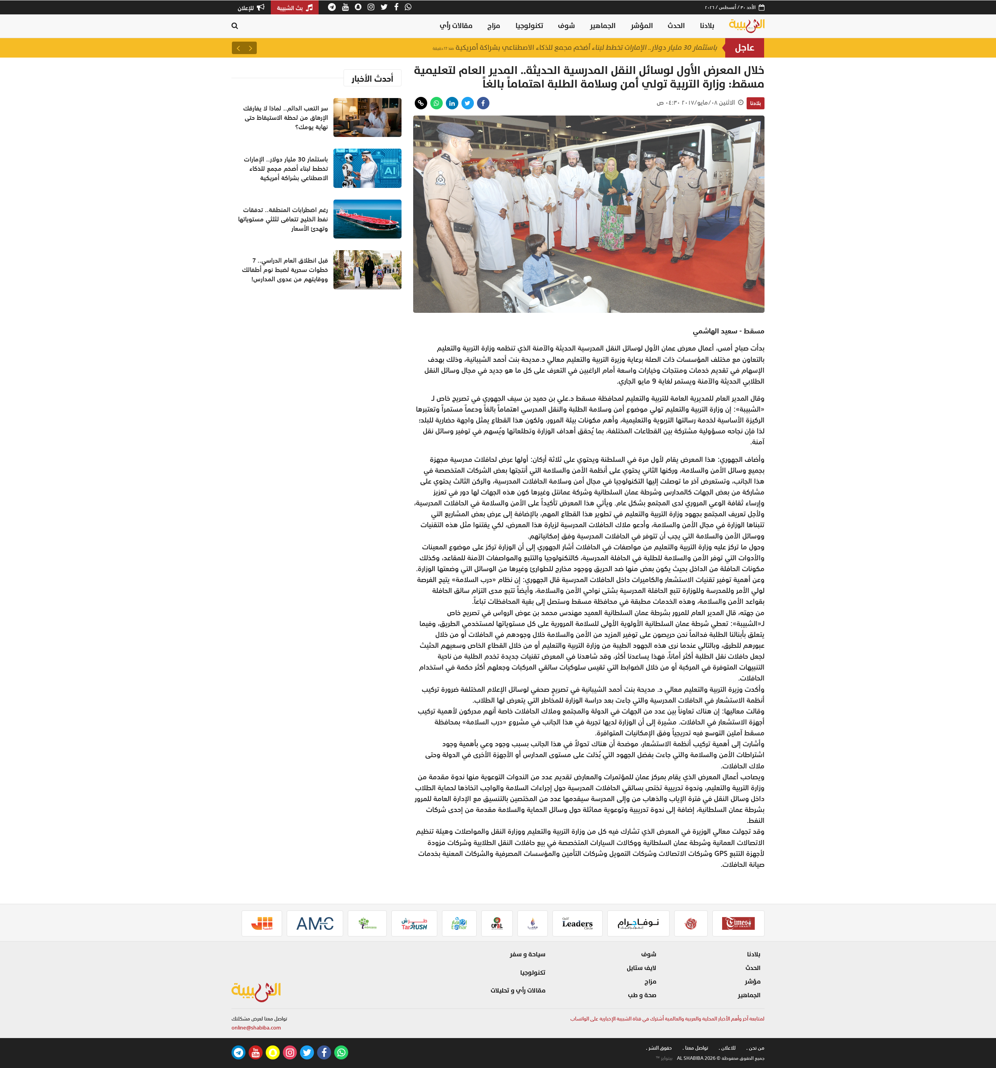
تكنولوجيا (529, 26)
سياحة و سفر (527, 954)
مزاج (493, 26)
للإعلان (246, 8)
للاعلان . (727, 1048)
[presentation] (250, 48)
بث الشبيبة (290, 8)
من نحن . (755, 1048)
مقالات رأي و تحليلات (518, 991)
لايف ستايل (641, 968)
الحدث (676, 26)
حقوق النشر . (659, 1048)
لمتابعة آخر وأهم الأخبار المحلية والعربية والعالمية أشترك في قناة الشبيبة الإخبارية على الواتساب (667, 1019)
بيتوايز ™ (664, 1058)
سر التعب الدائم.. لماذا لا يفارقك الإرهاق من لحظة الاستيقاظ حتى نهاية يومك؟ (285, 117)
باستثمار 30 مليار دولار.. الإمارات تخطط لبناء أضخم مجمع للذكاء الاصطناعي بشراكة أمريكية (575, 48)
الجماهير (602, 26)
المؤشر (642, 26)
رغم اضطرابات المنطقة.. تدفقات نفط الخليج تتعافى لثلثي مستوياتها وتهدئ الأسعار (283, 219)
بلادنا (707, 26)
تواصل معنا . (695, 1048)
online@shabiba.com (256, 1027)
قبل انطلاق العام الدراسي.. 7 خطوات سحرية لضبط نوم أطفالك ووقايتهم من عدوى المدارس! (285, 269)
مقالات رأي (456, 26)
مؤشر (753, 982)
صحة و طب (642, 995)
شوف (566, 26)
